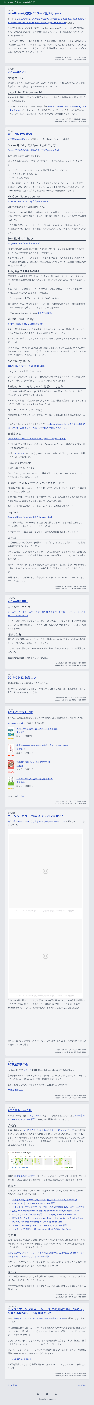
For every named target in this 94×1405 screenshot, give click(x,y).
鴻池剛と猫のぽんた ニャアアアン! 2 (33, 762)
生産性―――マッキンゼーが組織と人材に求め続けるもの (43, 745)
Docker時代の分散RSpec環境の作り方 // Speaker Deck (33, 150)
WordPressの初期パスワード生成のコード (35, 13)
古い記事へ (81, 1385)
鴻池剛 (20, 765)
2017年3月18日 (18, 601)
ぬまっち (27, 1070)
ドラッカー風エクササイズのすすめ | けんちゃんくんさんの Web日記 (44, 1199)
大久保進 (21, 782)
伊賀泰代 (21, 749)
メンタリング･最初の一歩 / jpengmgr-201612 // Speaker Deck (41, 1229)
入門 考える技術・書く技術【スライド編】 (37, 728)
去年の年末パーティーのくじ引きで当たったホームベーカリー (36, 821)
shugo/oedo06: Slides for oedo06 (24, 243)
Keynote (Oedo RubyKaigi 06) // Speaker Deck (30, 517)
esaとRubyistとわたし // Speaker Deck (26, 366)
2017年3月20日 (45, 313)
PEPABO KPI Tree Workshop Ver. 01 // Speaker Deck (37, 1222)
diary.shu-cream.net (47, 1399)
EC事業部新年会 (18, 1064)
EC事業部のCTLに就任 (24, 1176)
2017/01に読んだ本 (20, 712)
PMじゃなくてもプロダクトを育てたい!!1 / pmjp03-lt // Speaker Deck (45, 1214)
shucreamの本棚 (15, 723)
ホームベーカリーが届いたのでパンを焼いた (36, 816)
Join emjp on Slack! (21, 1359)
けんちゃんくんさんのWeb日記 (19, 2)
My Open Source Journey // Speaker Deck (28, 201)
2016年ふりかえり (20, 1110)
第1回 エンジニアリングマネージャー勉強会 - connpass (40, 1318)
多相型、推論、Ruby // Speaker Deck (25, 324)
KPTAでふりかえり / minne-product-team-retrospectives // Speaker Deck (47, 1218)
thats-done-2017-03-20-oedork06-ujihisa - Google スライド (37, 438)
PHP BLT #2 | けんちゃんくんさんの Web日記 (33, 1203)
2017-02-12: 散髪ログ (22, 677)
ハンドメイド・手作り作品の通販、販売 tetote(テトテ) (48, 1130)
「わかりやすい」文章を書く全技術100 (35, 778)
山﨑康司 (21, 732)
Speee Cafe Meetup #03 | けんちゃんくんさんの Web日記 (39, 1225)
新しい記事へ (13, 1385)
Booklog (20, 796)
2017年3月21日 (18, 72)
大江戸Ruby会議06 (20, 133)
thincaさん (19, 453)
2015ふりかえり (34, 1115)
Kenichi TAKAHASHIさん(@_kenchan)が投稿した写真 (35, 911)
